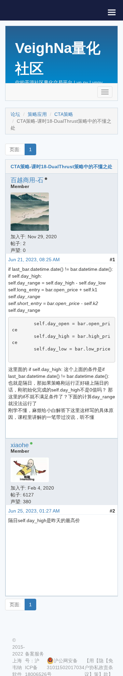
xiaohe (20, 445)
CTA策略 (63, 114)
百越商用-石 (27, 180)
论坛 (15, 114)
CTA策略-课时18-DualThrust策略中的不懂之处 (61, 166)
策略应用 (37, 114)
